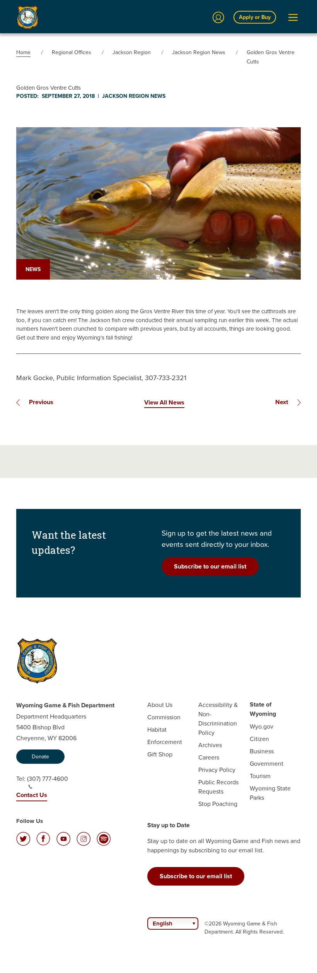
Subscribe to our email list (210, 566)
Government (266, 763)
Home (23, 52)
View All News (164, 402)
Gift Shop (159, 754)
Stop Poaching (217, 803)
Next (281, 402)
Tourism (260, 776)
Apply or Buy (255, 17)
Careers (208, 757)
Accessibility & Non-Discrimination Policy (218, 718)
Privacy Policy (216, 769)
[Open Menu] (293, 17)
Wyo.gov (261, 726)
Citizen (259, 738)
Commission (164, 717)
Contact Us (31, 794)
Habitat (157, 729)
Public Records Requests (218, 786)
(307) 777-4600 (47, 778)
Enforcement (164, 741)
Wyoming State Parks (270, 793)
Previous (41, 402)
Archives (210, 745)
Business (262, 751)
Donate (40, 756)
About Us (159, 704)
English (162, 923)
